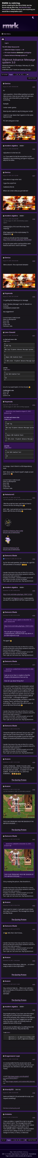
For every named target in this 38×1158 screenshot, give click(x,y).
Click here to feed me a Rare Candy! (13, 531)
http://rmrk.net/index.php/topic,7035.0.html (17, 240)
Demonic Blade (11, 555)
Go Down (4, 74)
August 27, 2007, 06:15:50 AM (10, 296)
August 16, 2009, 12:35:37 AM (10, 1059)
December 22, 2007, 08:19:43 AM (11, 839)
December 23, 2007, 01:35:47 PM (11, 905)
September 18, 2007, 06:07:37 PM (11, 497)
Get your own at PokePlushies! (11, 532)
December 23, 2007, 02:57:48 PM (11, 929)
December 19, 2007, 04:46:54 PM (11, 590)
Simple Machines (16, 1154)
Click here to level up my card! (11, 1108)
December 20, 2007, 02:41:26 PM (11, 615)
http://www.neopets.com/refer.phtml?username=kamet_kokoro (16, 1077)
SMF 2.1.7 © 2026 (6, 1154)
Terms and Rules (18, 1152)
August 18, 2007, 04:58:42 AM (10, 86)
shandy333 (9, 1089)
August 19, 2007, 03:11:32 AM (10, 175)
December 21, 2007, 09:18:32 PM (11, 729)
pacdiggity (27, 52)
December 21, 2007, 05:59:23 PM (11, 664)
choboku (8, 1114)
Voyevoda (9, 293)
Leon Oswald (10, 332)
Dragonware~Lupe (12, 1056)
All (27, 74)
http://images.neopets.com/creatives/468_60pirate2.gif (21, 1081)
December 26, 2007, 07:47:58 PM (11, 1009)
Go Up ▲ (25, 1152)
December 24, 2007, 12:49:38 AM (11, 960)
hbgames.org (17, 598)
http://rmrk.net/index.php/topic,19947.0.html (17, 594)
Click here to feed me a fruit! (11, 548)
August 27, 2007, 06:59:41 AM (10, 335)
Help (11, 1152)
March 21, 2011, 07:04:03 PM (10, 1117)
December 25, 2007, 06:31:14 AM (11, 984)
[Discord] (3, 39)
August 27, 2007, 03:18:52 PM (10, 404)
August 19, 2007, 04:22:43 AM (10, 219)
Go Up (3, 1140)
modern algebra (11, 146)
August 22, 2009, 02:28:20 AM (10, 1092)
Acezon (8, 759)
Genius (7, 83)
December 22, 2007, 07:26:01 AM (11, 789)
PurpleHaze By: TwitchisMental (28, 1154)
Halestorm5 (9, 494)
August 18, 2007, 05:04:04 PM (10, 148)
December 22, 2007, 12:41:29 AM (11, 762)
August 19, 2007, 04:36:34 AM (10, 260)
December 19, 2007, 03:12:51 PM (13, 558)
